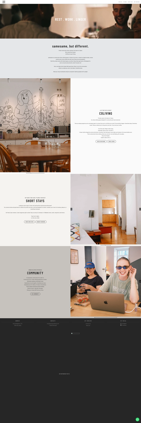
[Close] (77, 203)
